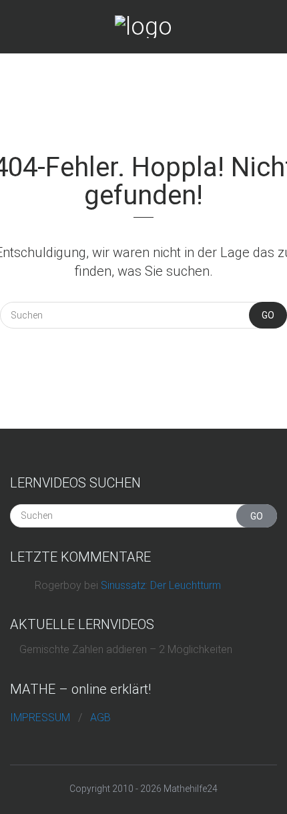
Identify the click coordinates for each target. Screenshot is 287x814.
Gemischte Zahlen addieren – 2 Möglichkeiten (125, 649)
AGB (100, 717)
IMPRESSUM (40, 717)
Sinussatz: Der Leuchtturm (161, 585)
